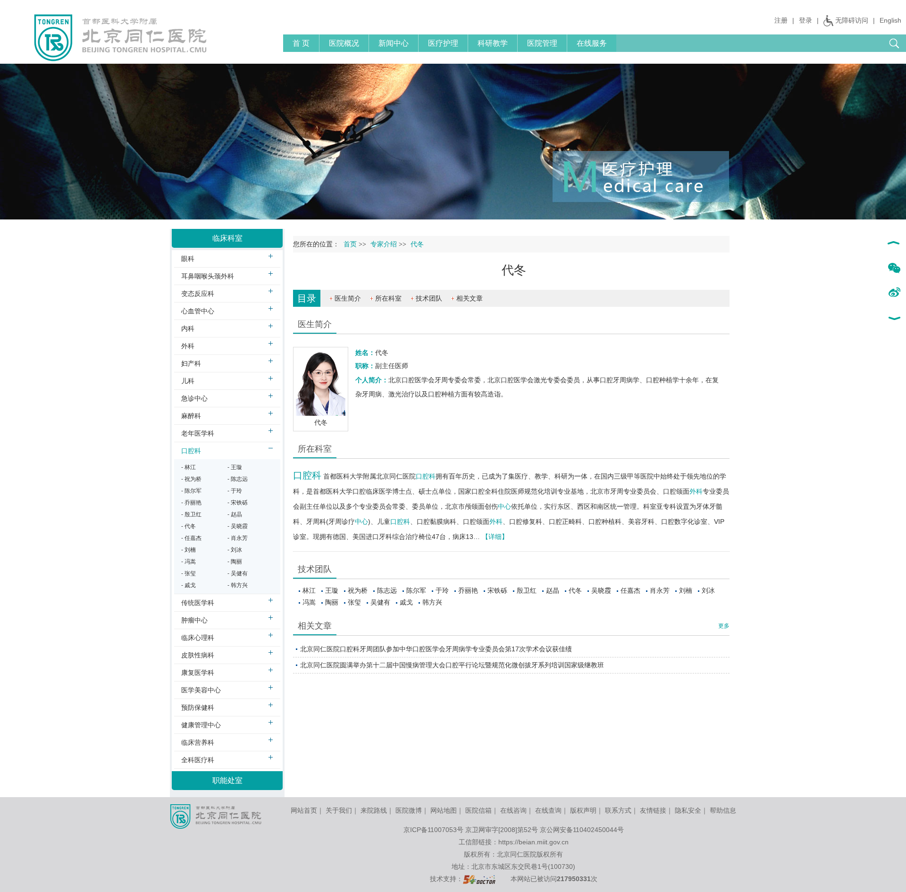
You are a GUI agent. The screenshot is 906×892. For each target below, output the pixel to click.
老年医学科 (197, 433)
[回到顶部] (894, 244)
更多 (724, 626)
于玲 (442, 590)
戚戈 (406, 602)
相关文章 (469, 298)
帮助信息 (723, 810)
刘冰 (708, 590)
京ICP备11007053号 (433, 829)
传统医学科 (197, 602)
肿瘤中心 (194, 620)
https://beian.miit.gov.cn (533, 842)
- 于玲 (234, 491)
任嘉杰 (630, 590)
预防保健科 (197, 707)
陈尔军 (416, 590)
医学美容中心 (201, 690)
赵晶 (552, 590)
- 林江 (188, 467)
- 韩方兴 (237, 585)
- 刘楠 (188, 550)
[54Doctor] (479, 879)
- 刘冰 (234, 550)
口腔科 (307, 475)
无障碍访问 (851, 20)
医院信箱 (478, 810)
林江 (309, 590)
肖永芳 (660, 590)
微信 (894, 268)
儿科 (187, 381)
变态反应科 (197, 293)
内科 (187, 328)
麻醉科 (191, 416)
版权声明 (583, 810)
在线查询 (548, 810)
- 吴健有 (237, 573)
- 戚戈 (188, 585)
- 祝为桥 (191, 479)
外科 (696, 491)
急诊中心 (194, 398)
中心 (504, 506)
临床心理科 (197, 637)
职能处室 (227, 780)
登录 (805, 20)
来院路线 (374, 810)
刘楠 (685, 590)
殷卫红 (527, 590)
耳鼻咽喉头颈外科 (207, 276)
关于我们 (339, 810)
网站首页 (304, 810)
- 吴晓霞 (237, 526)
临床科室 (227, 238)
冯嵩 (309, 602)
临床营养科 (197, 742)
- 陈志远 (237, 479)
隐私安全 (688, 810)
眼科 (187, 258)
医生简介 (348, 298)
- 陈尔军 (191, 491)
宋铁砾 (497, 590)
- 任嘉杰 (191, 538)
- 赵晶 (234, 514)
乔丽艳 (468, 590)
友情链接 (653, 810)
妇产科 (191, 363)
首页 (350, 244)
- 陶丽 (234, 561)
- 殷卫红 (191, 514)
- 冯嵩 (188, 561)
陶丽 (331, 602)
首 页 (301, 43)
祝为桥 (358, 590)
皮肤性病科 (197, 655)
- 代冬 (188, 526)
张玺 (354, 602)
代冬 (575, 590)
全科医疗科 (197, 760)
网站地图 (443, 810)
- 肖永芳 (237, 538)
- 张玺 (188, 573)
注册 (781, 20)
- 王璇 (234, 467)
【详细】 (495, 536)
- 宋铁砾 (237, 502)
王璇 (331, 590)
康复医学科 (197, 672)
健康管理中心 (201, 725)
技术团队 (429, 298)
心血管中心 (197, 311)
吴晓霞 (601, 590)
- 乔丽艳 (191, 502)
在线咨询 (513, 810)
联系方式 (618, 810)
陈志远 (387, 590)
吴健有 (380, 602)
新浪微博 (894, 293)
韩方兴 (432, 602)
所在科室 (388, 298)
